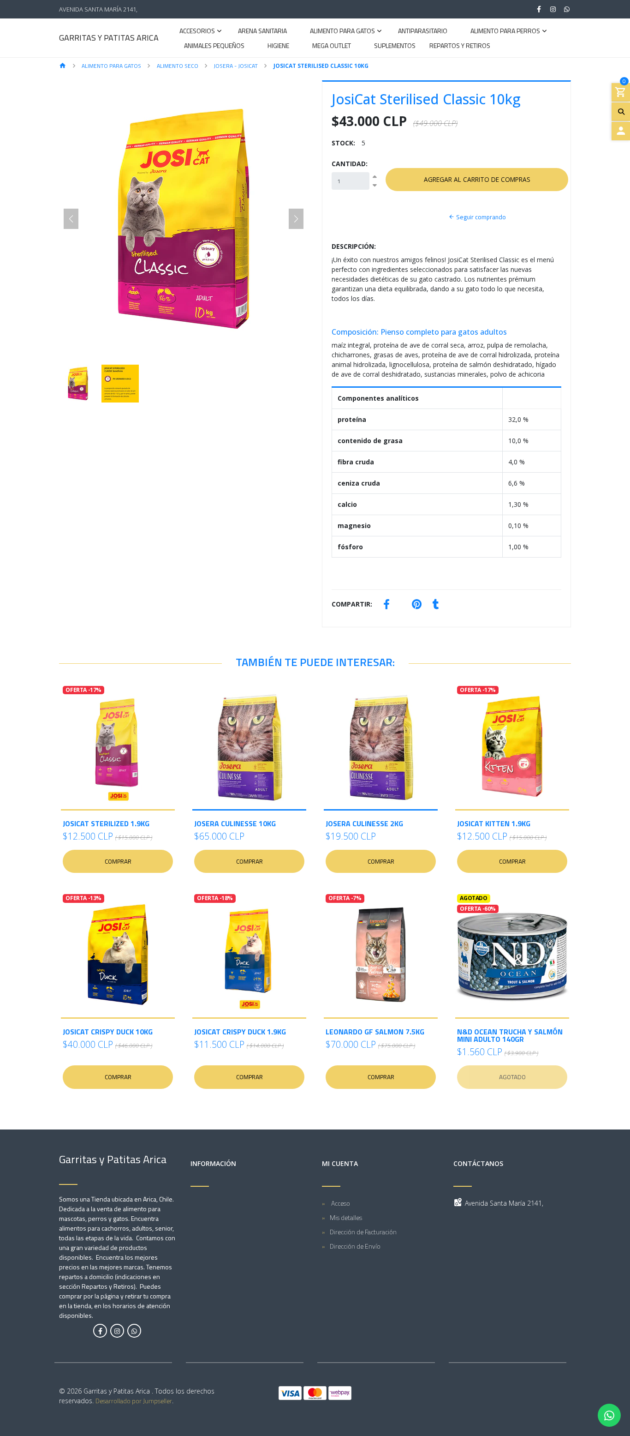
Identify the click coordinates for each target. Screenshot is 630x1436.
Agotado (512, 1077)
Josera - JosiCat (236, 65)
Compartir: (352, 604)
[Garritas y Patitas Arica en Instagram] (117, 1331)
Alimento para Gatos (342, 32)
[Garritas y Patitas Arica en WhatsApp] (134, 1331)
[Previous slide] (71, 219)
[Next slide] (296, 219)
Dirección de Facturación (363, 1232)
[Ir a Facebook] (539, 9)
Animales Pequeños (214, 46)
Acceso (340, 1203)
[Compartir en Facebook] (386, 605)
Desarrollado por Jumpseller (133, 1401)
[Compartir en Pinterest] (417, 605)
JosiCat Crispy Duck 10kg (108, 1031)
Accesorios (197, 32)
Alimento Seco (177, 65)
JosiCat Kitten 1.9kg (493, 823)
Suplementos (395, 46)
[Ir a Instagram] (553, 9)
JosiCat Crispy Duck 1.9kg (240, 1031)
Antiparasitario (422, 32)
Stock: (343, 142)
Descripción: (354, 246)
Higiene (278, 46)
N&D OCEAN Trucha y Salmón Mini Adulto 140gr (510, 1035)
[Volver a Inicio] (62, 66)
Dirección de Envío (355, 1246)
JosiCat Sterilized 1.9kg (106, 823)
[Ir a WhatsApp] (567, 9)
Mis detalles (346, 1217)
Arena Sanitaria (262, 32)
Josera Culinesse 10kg (235, 823)
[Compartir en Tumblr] (436, 605)
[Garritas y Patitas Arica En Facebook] (100, 1331)
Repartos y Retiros (459, 46)
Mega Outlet (331, 46)
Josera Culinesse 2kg (364, 823)
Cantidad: (350, 163)
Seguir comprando (480, 217)
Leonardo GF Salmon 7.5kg (375, 1031)
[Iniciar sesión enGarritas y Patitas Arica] (621, 131)
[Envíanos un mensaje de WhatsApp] (609, 1415)
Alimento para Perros (505, 32)
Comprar (118, 861)
